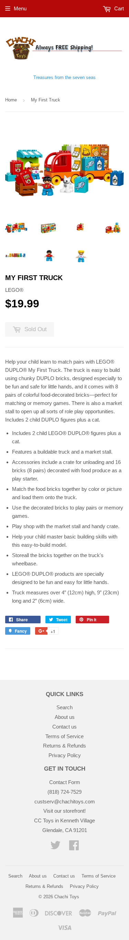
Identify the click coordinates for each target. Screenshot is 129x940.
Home (11, 99)
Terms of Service (64, 736)
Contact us (64, 727)
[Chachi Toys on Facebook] (74, 847)
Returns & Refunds (64, 746)
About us (65, 717)
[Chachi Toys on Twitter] (55, 847)
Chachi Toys (66, 896)
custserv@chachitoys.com (64, 801)
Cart (118, 8)
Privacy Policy (65, 755)
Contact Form (64, 782)
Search (64, 707)
